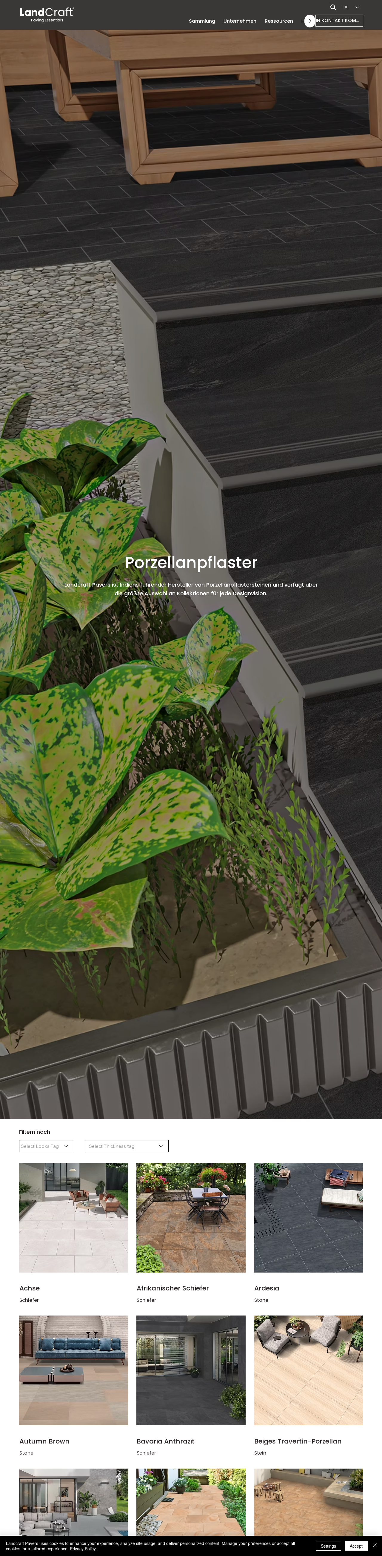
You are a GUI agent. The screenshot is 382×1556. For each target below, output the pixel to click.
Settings (328, 1546)
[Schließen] (374, 1545)
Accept (356, 1546)
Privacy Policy (83, 1549)
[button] (240, 21)
